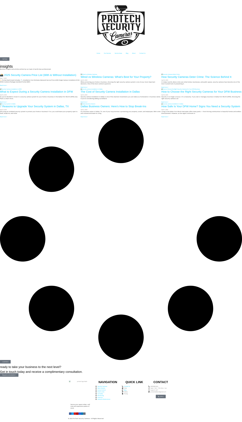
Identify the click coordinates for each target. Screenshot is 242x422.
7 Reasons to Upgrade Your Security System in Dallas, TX (34, 106)
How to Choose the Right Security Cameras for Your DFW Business (201, 91)
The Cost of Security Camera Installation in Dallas (110, 91)
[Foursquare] (79, 413)
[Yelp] (77, 413)
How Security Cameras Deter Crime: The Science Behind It (196, 76)
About (134, 53)
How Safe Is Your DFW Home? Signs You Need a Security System (200, 106)
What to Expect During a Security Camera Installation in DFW (36, 91)
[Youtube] (75, 413)
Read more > (3, 85)
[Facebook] (70, 413)
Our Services (107, 53)
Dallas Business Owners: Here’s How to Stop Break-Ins (113, 106)
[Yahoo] (84, 413)
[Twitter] (72, 413)
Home (98, 53)
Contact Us (142, 53)
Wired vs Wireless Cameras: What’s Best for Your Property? (116, 76)
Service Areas (118, 53)
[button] (5, 361)
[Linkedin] (82, 413)
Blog (127, 53)
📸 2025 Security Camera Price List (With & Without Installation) (38, 75)
